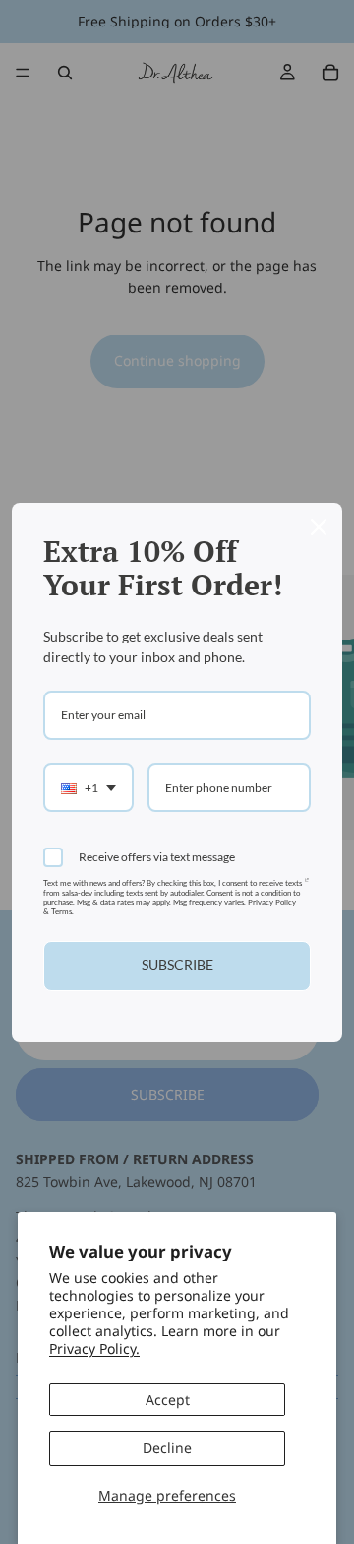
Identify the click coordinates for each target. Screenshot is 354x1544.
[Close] (318, 526)
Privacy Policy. (94, 1348)
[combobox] (88, 787)
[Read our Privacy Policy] (307, 888)
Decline (167, 1447)
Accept (168, 1399)
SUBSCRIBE (177, 964)
